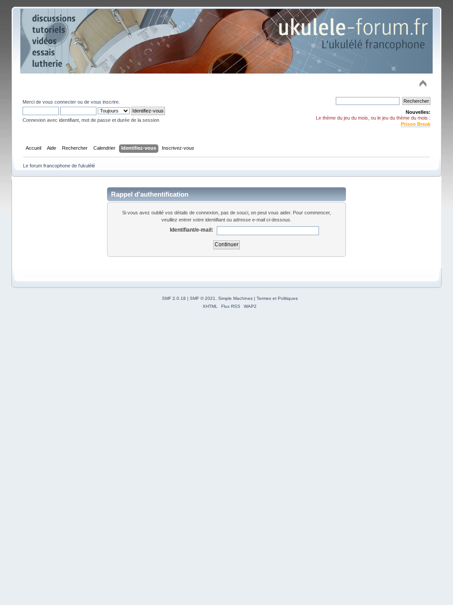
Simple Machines (235, 298)
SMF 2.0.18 (174, 298)
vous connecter (59, 102)
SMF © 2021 (202, 298)
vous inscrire (105, 102)
